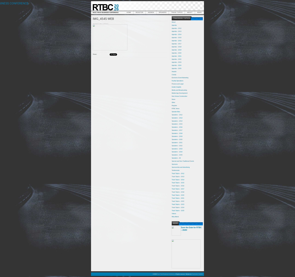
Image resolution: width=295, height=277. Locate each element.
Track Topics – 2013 (178, 176)
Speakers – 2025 (177, 155)
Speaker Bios (176, 112)
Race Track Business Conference (105, 8)
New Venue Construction (179, 96)
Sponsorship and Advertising (181, 167)
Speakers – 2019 (177, 136)
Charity (174, 75)
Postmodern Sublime (197, 274)
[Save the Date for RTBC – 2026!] (176, 235)
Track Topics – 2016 (178, 186)
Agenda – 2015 (176, 37)
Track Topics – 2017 (178, 189)
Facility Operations (177, 81)
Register (139, 12)
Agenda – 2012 (176, 28)
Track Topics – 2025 (178, 210)
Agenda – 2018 (176, 47)
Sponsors (175, 164)
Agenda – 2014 (176, 34)
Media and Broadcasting (179, 90)
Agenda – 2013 (176, 31)
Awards (174, 71)
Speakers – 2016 (177, 127)
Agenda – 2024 (176, 65)
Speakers (162, 12)
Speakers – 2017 (177, 130)
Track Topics (176, 12)
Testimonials (176, 170)
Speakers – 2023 (177, 149)
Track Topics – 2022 (178, 201)
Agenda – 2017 (176, 44)
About (190, 12)
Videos (174, 213)
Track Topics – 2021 (178, 198)
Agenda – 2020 (176, 53)
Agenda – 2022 (176, 59)
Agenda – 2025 (176, 68)
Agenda (151, 12)
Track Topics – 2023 (178, 204)
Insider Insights (176, 87)
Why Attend (175, 217)
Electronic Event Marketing (180, 78)
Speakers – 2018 (177, 133)
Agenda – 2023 (176, 62)
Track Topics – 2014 (178, 180)
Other (173, 102)
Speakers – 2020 (177, 139)
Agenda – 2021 (176, 56)
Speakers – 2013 (177, 118)
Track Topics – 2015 (178, 183)
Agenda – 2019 (176, 50)
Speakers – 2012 (177, 115)
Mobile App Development (179, 93)
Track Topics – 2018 (178, 192)
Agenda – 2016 (176, 40)
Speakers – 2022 (177, 146)
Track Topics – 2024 (178, 207)
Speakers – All (176, 158)
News (199, 12)
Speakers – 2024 (177, 152)
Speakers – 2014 (177, 121)
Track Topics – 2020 (178, 195)
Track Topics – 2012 (178, 173)
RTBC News (175, 108)
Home (129, 12)
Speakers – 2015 (177, 124)
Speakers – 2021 (177, 142)
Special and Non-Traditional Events (183, 161)
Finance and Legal (177, 84)
